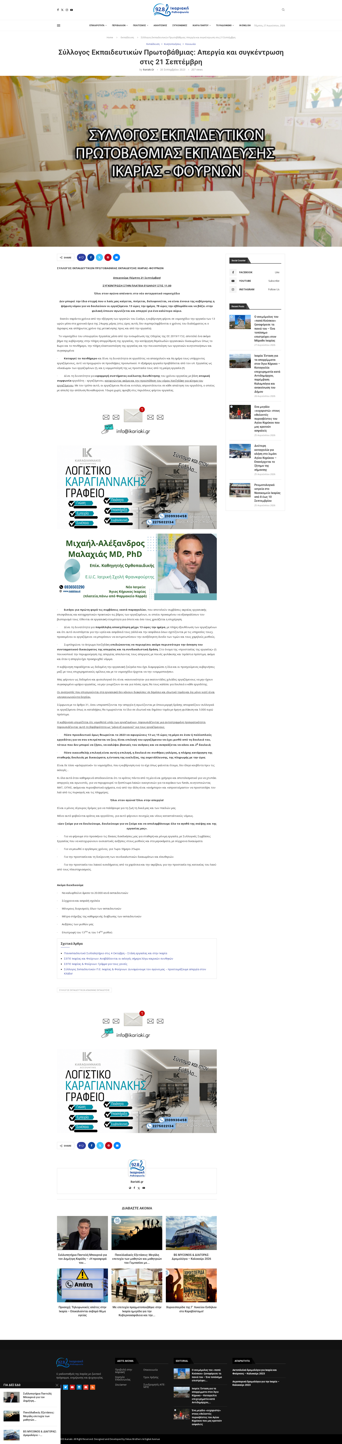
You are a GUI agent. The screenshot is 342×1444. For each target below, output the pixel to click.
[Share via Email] (116, 257)
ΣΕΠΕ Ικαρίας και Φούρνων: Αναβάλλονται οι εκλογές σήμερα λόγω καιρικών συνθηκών (118, 958)
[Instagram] (67, 9)
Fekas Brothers (133, 1439)
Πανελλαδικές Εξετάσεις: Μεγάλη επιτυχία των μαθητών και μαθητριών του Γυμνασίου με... (137, 1259)
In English (245, 25)
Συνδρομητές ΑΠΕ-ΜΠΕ (154, 1385)
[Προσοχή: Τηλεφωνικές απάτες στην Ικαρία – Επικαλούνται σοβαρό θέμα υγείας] (82, 1285)
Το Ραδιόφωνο (224, 25)
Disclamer (121, 1384)
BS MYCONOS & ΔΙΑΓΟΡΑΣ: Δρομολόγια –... (40, 1433)
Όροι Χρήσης (150, 1377)
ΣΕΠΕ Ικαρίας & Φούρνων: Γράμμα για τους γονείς (95, 964)
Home (110, 37)
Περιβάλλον (118, 25)
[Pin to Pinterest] (108, 257)
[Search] (283, 10)
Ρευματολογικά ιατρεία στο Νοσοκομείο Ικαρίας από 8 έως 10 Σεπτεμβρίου (267, 493)
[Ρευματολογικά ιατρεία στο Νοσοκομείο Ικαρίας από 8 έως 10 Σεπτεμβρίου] (240, 490)
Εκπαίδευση (127, 37)
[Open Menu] (58, 25)
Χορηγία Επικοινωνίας (122, 1378)
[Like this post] (82, 257)
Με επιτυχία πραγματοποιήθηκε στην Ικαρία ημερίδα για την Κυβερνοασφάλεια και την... (137, 1311)
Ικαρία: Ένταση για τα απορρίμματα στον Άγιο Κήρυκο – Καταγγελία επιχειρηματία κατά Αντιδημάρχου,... (205, 1395)
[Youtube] (71, 9)
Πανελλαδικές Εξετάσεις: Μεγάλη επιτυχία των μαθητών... (38, 1416)
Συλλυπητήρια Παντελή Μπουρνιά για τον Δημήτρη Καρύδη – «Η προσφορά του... (82, 1259)
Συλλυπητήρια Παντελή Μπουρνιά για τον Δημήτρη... (37, 1397)
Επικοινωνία (150, 1370)
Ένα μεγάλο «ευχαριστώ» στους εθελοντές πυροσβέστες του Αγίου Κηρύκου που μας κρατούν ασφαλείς (267, 418)
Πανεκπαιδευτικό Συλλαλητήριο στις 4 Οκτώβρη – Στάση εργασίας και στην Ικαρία (115, 953)
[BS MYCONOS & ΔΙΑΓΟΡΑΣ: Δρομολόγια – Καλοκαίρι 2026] (191, 1233)
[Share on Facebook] (90, 257)
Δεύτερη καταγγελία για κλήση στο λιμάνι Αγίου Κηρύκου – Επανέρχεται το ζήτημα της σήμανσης (265, 457)
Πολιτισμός (139, 25)
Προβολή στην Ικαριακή (123, 1370)
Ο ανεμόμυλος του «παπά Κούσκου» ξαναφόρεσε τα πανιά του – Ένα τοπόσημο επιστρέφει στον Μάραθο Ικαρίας (266, 328)
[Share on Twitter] (99, 257)
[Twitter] (62, 9)
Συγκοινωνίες (179, 25)
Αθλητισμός (160, 25)
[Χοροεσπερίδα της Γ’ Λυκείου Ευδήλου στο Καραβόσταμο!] (191, 1285)
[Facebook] (58, 9)
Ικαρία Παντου (200, 25)
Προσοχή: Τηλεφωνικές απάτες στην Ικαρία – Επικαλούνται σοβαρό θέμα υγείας (82, 1311)
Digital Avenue (152, 1439)
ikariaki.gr (148, 69)
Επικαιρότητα (96, 25)
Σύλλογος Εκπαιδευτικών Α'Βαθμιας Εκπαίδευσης (84, 990)
